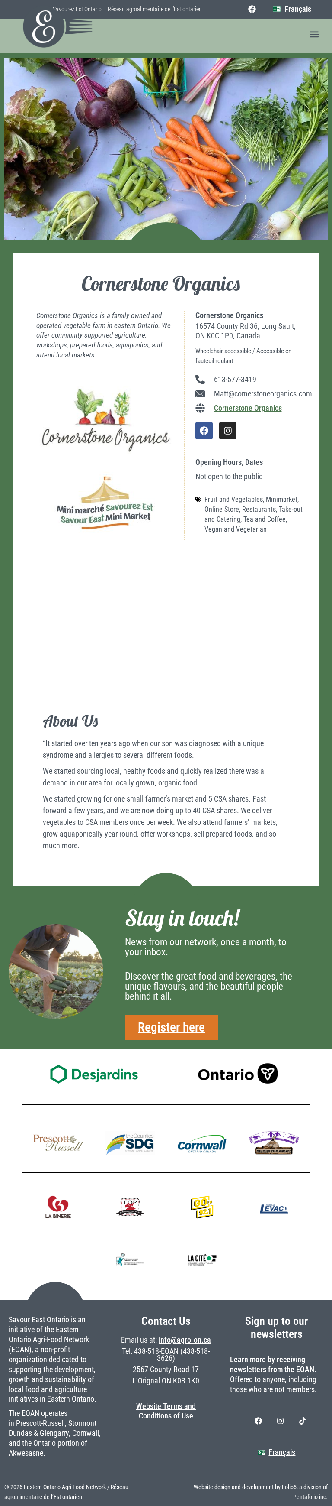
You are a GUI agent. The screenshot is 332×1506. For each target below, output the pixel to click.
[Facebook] (252, 9)
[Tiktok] (302, 1421)
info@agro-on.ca (185, 1340)
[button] (314, 34)
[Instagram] (227, 430)
